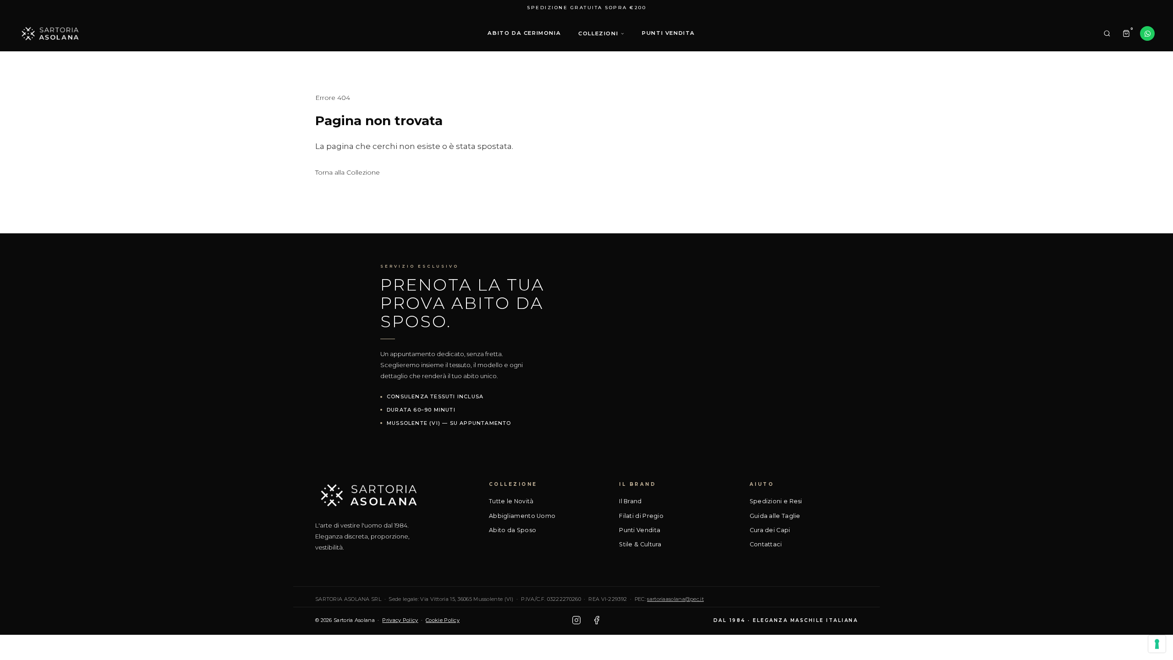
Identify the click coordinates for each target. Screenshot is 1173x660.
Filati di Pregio (641, 515)
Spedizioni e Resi (776, 501)
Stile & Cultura (640, 544)
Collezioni (598, 33)
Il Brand (630, 501)
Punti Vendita (639, 530)
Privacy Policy (400, 620)
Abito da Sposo (512, 530)
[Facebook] (596, 620)
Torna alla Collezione (347, 172)
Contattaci (766, 544)
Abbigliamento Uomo (522, 515)
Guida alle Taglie (775, 515)
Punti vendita (668, 33)
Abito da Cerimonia (524, 33)
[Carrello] (1126, 33)
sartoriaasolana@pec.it (675, 599)
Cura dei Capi (770, 530)
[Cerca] (1107, 33)
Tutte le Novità (511, 501)
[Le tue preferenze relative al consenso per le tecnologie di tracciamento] (1157, 644)
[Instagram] (576, 620)
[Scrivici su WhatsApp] (1147, 33)
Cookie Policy (443, 620)
